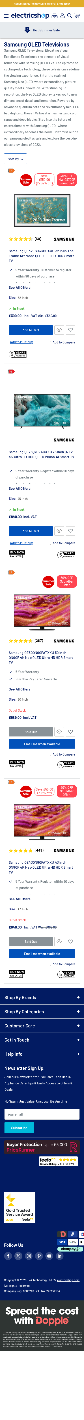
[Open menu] (6, 15)
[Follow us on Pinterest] (39, 1257)
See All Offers (19, 287)
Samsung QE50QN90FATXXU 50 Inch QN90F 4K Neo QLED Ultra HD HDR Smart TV (41, 657)
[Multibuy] (55, 15)
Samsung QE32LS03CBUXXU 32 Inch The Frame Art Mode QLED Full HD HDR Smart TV (41, 256)
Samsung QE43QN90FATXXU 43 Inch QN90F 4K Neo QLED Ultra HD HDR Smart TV (41, 867)
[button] (70, 330)
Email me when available (42, 744)
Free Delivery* (48, 30)
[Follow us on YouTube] (49, 1257)
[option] (42, 30)
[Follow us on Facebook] (8, 1257)
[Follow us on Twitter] (18, 1257)
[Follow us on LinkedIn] (60, 1257)
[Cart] (77, 15)
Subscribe (19, 1127)
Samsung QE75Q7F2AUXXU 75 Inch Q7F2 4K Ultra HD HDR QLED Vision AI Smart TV (41, 454)
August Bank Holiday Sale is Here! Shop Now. (42, 3)
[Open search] (69, 15)
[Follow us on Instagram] (29, 1257)
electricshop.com (68, 1280)
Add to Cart (30, 330)
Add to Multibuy (21, 342)
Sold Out (31, 732)
